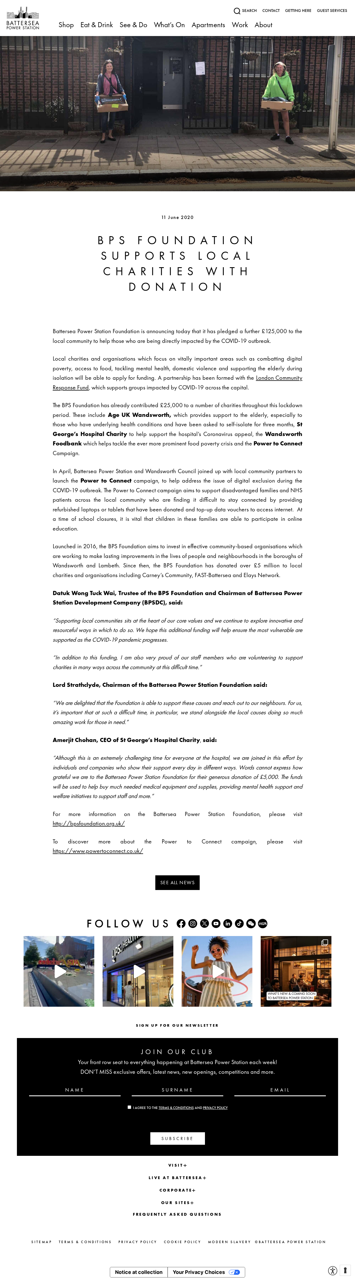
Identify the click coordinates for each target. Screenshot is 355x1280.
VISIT (175, 1165)
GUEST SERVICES (332, 10)
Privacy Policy (215, 1108)
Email (280, 1089)
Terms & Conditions (176, 1108)
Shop (66, 25)
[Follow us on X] (204, 923)
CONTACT (271, 10)
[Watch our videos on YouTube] (216, 923)
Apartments (208, 25)
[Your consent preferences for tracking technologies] (345, 1270)
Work (240, 25)
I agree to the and (180, 1108)
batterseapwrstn (58, 941)
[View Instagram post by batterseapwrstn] (89, 1000)
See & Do (133, 25)
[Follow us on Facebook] (181, 923)
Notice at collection (139, 1272)
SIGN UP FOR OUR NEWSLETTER (177, 1025)
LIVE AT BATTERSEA (175, 1177)
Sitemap (41, 1242)
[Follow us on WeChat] (251, 923)
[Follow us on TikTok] (239, 923)
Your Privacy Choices (199, 1272)
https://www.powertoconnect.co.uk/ (98, 851)
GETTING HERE (298, 10)
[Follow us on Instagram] (192, 923)
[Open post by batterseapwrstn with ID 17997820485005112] (296, 971)
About (263, 25)
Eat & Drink (96, 25)
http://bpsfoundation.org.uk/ (89, 823)
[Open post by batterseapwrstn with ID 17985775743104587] (138, 971)
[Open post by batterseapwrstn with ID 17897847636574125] (217, 971)
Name (75, 1089)
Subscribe (177, 1138)
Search (249, 10)
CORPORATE (175, 1190)
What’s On (169, 25)
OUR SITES (175, 1202)
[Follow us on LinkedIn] (227, 923)
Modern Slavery (229, 1242)
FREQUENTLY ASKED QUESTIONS (177, 1214)
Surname (178, 1089)
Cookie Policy (182, 1242)
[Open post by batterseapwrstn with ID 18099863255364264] (59, 971)
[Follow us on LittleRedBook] (262, 923)
